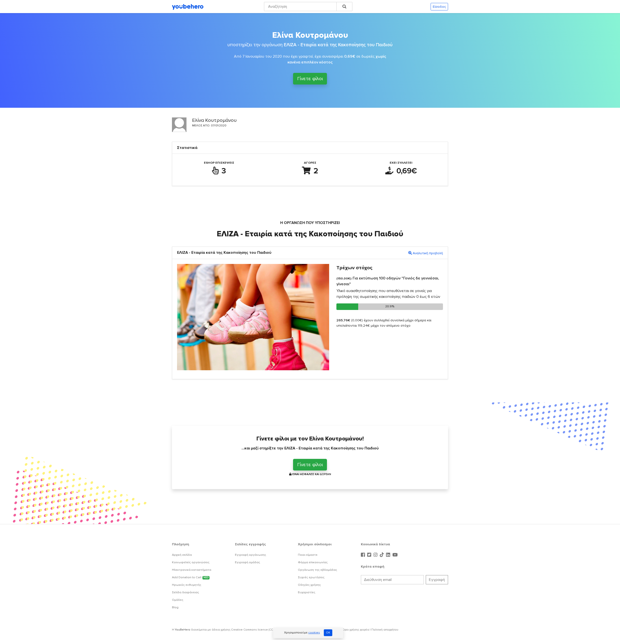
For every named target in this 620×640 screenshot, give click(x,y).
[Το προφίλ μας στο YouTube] (395, 555)
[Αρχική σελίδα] (187, 6)
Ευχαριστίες (306, 592)
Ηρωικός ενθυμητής (186, 585)
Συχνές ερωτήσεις (311, 577)
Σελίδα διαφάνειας (185, 592)
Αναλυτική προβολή (428, 253)
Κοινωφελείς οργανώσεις (190, 562)
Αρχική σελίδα (182, 555)
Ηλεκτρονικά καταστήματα (191, 570)
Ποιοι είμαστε (308, 555)
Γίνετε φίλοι (310, 79)
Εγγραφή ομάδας (247, 562)
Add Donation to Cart (190, 577)
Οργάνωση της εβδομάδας (317, 570)
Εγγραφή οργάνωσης (250, 555)
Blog (175, 607)
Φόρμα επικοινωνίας (313, 562)
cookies (314, 632)
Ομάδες (177, 600)
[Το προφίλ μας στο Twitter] (369, 555)
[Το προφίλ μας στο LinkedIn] (388, 555)
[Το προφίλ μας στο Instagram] (376, 555)
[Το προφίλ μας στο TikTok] (382, 555)
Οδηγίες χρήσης (309, 585)
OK (328, 632)
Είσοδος (439, 7)
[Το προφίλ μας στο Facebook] (363, 555)
